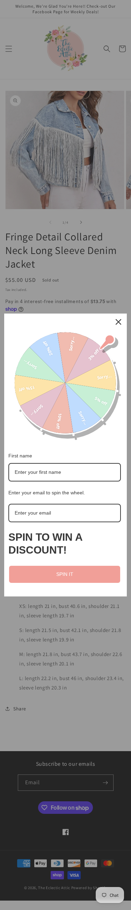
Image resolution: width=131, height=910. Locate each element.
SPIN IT (64, 574)
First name (20, 455)
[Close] (118, 322)
